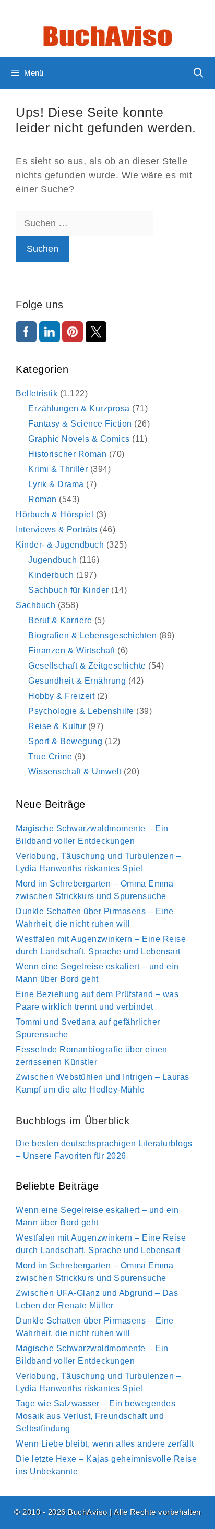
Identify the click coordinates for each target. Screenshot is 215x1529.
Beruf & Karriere (60, 620)
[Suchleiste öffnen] (198, 73)
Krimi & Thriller (58, 469)
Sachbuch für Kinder (68, 590)
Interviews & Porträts (57, 529)
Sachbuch (35, 605)
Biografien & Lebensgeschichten (92, 635)
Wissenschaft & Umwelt (75, 771)
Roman (42, 499)
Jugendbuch (52, 559)
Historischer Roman (67, 454)
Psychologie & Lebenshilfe (81, 711)
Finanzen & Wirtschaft (71, 650)
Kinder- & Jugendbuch (60, 544)
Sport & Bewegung (65, 741)
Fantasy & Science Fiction (80, 423)
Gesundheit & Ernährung (77, 680)
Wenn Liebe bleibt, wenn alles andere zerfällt (105, 1443)
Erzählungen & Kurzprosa (79, 408)
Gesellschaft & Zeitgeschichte (87, 665)
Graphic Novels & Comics (79, 438)
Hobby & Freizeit (61, 695)
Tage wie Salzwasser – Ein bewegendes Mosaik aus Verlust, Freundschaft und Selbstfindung (95, 1416)
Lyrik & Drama (56, 484)
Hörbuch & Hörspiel (54, 514)
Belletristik (36, 393)
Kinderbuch (51, 575)
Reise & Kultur (57, 726)
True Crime (50, 756)
